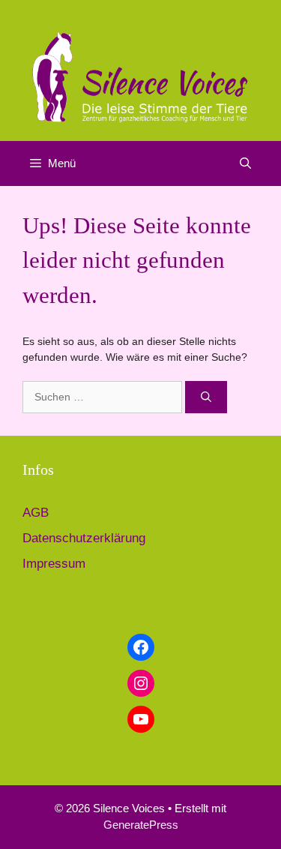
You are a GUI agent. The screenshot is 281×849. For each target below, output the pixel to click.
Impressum (53, 563)
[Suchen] (206, 397)
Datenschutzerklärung (83, 538)
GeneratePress (140, 824)
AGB (35, 513)
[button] (245, 163)
